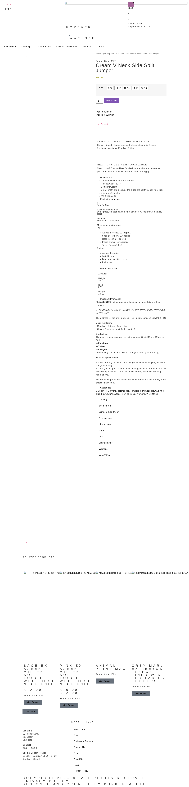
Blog (76, 753)
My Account (79, 729)
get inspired (108, 54)
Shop (76, 735)
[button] (131, 177)
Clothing (25, 47)
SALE (112, 394)
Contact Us (79, 747)
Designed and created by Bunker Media (84, 784)
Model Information (109, 269)
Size (101, 88)
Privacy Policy (81, 771)
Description (106, 178)
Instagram (103, 349)
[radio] (110, 88)
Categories (105, 388)
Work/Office (121, 54)
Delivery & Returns (83, 741)
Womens (141, 394)
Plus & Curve (44, 47)
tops (118, 394)
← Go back (103, 124)
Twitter (101, 346)
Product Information (110, 199)
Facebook (103, 343)
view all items (128, 394)
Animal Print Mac (112, 667)
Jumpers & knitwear (140, 391)
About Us (78, 759)
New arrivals (10, 47)
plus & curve (102, 394)
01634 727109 (126, 352)
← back (7, 4)
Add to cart (111, 100)
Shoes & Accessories (66, 47)
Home (98, 54)
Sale (101, 47)
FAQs (76, 765)
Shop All (87, 47)
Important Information (110, 299)
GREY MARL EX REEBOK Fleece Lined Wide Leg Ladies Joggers (148, 673)
